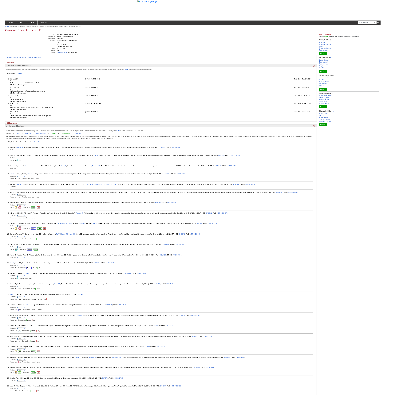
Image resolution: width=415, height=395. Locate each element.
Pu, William (322, 68)
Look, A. (321, 85)
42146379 (218, 166)
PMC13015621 (176, 147)
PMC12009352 (292, 192)
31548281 (128, 273)
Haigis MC (64, 234)
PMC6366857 (170, 326)
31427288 (157, 284)
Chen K (29, 174)
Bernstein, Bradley (325, 121)
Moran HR (28, 166)
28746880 (163, 386)
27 (24, 317)
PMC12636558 (250, 184)
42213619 (221, 155)
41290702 (167, 174)
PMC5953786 (240, 357)
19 (24, 226)
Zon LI (96, 155)
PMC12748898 (180, 174)
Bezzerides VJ (107, 184)
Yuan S (70, 223)
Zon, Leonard (323, 62)
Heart (321, 46)
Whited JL (115, 357)
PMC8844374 (177, 255)
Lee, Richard (323, 84)
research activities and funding (16, 57)
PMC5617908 (118, 378)
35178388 (163, 255)
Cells (37, 178)
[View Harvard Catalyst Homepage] (147, 1)
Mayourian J (91, 184)
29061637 (197, 367)
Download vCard (62, 52)
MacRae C (82, 223)
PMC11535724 (171, 202)
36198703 (182, 234)
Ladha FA (19, 184)
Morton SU (98, 184)
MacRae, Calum (324, 82)
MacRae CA (96, 166)
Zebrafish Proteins (325, 44)
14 (24, 388)
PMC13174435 (231, 166)
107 (24, 380)
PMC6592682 (195, 315)
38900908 (158, 202)
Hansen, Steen (324, 103)
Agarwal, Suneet (324, 99)
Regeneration (323, 50)
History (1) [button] (43, 22)
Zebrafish (322, 42)
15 (24, 275)
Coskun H (13, 174)
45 (24, 359)
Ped (20, 309)
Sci (20, 160)
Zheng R (63, 166)
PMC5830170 (161, 346)
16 (24, 338)
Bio (16, 178)
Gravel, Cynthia (324, 97)
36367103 (199, 223)
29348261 (227, 357)
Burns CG (72, 234)
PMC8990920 (180, 244)
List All (20, 73)
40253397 (279, 192)
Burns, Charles (324, 60)
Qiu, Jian (322, 115)
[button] (378, 23)
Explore (323, 53)
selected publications (34, 57)
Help (32, 22)
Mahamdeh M (62, 223)
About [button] (21, 22)
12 (24, 307)
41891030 (163, 147)
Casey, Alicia (323, 101)
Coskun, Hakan (324, 64)
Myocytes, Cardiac (325, 48)
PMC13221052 (235, 155)
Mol (19, 330)
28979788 (105, 378)
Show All (37, 142)
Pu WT (115, 184)
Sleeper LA (19, 147)
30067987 (195, 336)
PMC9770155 (213, 223)
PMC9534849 (195, 234)
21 (24, 236)
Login (7, 26)
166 (24, 349)
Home (11, 22)
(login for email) (72, 52)
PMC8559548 (110, 263)
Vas (20, 207)
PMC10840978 (222, 213)
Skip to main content (9, 3)
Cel (16, 218)
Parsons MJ (80, 213)
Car (16, 207)
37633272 (209, 213)
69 (24, 328)
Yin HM (12, 263)
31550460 (80, 294)
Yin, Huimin (322, 66)
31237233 (182, 315)
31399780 (109, 305)
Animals (32, 178)
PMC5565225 (176, 386)
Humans (33, 228)
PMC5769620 (210, 367)
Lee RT (121, 357)
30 (24, 286)
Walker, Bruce (323, 117)
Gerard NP (77, 357)
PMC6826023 (141, 273)
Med (16, 160)
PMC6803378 (170, 284)
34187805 (97, 263)
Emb (20, 218)
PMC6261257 (208, 336)
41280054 (236, 184)
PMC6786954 (123, 305)
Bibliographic (12, 123)
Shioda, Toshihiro (324, 119)
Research (10, 62)
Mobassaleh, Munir (325, 96)
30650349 (156, 326)
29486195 (147, 346)
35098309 (166, 244)
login (126, 69)
